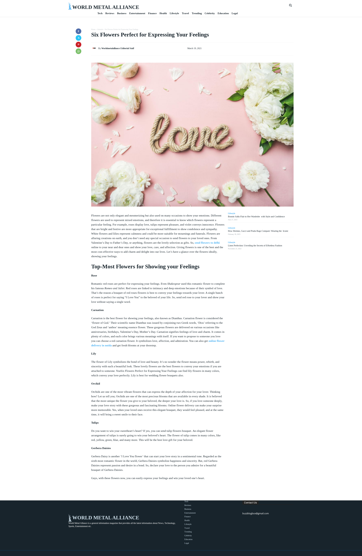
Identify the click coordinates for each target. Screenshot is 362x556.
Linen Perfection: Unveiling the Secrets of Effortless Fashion (255, 245)
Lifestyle (100, 29)
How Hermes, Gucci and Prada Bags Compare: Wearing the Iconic (258, 231)
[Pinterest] (78, 44)
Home (93, 29)
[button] (290, 5)
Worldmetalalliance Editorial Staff (117, 48)
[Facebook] (78, 31)
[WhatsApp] (78, 51)
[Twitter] (78, 38)
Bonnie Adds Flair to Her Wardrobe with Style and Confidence (256, 216)
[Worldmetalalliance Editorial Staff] (94, 48)
